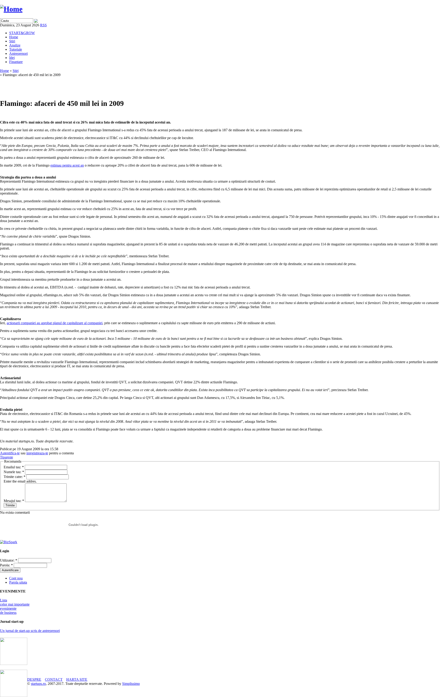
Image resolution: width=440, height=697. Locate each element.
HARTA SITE (76, 679)
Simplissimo (131, 684)
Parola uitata (18, 582)
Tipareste (6, 457)
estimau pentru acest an (67, 165)
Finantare (16, 62)
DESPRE (34, 679)
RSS (43, 25)
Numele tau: (14, 472)
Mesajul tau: (14, 501)
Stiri (12, 41)
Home (13, 37)
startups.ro (38, 684)
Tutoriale (15, 49)
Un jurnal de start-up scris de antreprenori (30, 631)
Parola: (6, 565)
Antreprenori (18, 53)
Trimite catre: (14, 477)
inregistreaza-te (37, 453)
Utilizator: (8, 560)
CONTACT (54, 679)
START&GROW (22, 33)
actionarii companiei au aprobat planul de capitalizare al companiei (54, 323)
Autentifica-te (10, 453)
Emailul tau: (14, 467)
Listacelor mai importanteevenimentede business (15, 606)
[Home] (11, 9)
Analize (14, 45)
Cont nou (16, 578)
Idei (12, 58)
